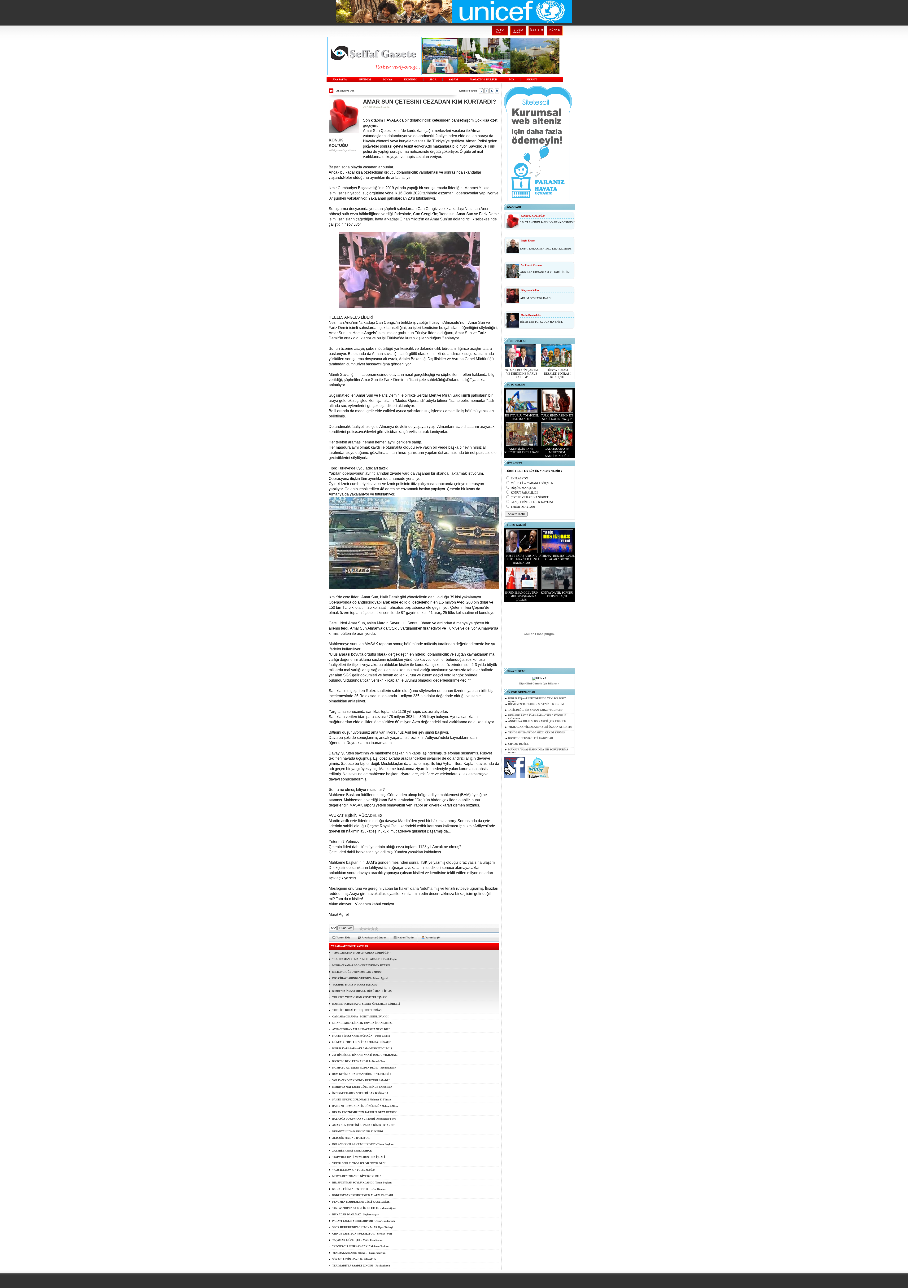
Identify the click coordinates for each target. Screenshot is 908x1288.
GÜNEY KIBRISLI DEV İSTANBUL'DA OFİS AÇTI (362, 1042)
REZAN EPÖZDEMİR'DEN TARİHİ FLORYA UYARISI (364, 1112)
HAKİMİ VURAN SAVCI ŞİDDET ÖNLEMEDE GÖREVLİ (366, 1003)
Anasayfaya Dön (345, 90)
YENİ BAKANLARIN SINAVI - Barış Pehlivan (358, 1252)
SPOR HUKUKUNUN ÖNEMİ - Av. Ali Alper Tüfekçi (362, 1227)
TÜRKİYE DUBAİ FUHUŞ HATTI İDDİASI (357, 1010)
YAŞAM (453, 79)
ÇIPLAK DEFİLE (518, 744)
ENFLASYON (519, 478)
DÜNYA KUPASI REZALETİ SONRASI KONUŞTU (557, 373)
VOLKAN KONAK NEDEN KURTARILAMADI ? (361, 1080)
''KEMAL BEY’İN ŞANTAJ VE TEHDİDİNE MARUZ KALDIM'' (521, 373)
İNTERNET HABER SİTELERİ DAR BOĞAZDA (360, 1093)
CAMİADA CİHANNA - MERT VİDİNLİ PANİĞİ (360, 1016)
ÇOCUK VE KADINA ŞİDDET (529, 497)
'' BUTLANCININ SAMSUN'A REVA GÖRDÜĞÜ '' (361, 952)
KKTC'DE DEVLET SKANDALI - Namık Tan (358, 1061)
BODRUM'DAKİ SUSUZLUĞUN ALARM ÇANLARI (362, 1195)
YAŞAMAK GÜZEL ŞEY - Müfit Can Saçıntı (357, 1240)
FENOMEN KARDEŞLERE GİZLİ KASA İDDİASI (361, 1201)
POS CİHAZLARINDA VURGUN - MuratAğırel (360, 978)
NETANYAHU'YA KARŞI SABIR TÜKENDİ (357, 1131)
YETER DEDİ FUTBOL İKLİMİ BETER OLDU (359, 1163)
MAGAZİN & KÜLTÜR (483, 79)
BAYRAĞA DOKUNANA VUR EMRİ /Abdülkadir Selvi (364, 1118)
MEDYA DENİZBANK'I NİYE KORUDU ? (356, 1176)
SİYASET (531, 79)
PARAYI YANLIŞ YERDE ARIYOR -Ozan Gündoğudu (363, 1220)
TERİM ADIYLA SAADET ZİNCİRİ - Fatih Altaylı (361, 1265)
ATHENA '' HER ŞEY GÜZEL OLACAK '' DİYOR (557, 557)
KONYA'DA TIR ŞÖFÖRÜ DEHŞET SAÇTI (557, 594)
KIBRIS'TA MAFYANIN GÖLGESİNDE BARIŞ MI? (362, 1086)
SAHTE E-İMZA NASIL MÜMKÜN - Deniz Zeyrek (361, 1035)
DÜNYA (387, 79)
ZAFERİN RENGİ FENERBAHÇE (352, 1150)
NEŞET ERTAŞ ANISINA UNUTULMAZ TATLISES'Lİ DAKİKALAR (521, 559)
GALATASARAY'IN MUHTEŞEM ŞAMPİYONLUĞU (557, 452)
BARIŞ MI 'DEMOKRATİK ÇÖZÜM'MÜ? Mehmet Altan (365, 1105)
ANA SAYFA (339, 79)
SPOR (433, 79)
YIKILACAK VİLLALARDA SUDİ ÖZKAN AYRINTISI (540, 727)
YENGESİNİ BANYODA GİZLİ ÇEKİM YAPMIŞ (536, 732)
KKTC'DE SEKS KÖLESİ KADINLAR (530, 738)
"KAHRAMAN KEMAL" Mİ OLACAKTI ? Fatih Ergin (364, 959)
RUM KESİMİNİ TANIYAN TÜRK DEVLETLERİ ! (361, 1074)
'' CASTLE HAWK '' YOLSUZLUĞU (353, 1169)
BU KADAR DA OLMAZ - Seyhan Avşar (355, 1214)
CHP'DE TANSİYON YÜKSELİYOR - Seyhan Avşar (362, 1233)
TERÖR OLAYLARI (523, 506)
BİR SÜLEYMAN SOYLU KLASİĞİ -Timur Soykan (362, 1182)
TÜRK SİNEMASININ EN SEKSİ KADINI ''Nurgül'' (557, 417)
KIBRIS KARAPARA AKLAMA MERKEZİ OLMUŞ (362, 1048)
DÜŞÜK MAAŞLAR (523, 488)
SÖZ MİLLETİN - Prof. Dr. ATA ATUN (354, 1259)
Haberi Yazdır (405, 937)
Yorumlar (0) (433, 937)
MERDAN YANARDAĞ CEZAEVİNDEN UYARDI (361, 965)
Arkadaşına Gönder (374, 937)
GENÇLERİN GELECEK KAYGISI (532, 502)
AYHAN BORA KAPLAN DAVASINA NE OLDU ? (361, 1029)
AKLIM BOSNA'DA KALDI (535, 298)
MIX (511, 79)
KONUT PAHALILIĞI (524, 492)
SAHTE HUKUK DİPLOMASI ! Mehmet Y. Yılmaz (361, 1099)
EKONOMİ (410, 79)
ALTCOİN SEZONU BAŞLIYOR (351, 1137)
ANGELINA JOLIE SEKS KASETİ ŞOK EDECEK (537, 721)
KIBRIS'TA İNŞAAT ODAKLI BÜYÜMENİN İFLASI (362, 991)
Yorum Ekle (343, 937)
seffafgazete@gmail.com (342, 150)
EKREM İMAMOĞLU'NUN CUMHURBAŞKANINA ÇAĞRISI (521, 596)
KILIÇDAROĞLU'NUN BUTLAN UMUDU (357, 971)
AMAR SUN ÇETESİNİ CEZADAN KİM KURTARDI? (363, 1125)
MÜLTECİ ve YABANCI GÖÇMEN (532, 483)
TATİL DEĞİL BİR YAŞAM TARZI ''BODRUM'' (535, 710)
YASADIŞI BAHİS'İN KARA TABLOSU (355, 984)
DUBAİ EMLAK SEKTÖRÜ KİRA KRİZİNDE (546, 248)
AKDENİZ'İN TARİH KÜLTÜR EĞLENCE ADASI (521, 450)
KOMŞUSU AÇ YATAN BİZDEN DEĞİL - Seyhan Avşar (364, 1067)
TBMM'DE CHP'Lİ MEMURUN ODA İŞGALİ (358, 1157)
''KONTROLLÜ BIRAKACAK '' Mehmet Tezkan (360, 1246)
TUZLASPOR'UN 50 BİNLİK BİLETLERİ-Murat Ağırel (364, 1208)
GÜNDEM (365, 79)
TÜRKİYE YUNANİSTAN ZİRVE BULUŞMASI (359, 997)
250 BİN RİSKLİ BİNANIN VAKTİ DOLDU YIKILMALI (364, 1054)
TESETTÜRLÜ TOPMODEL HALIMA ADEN (522, 417)
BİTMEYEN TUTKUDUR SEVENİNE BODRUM (536, 704)
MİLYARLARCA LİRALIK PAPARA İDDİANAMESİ (362, 1022)
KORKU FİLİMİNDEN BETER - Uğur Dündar (359, 1188)
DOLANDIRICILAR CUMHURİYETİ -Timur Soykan (362, 1144)
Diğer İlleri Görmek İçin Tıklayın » (539, 683)
